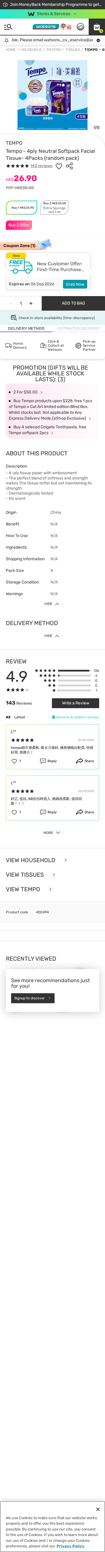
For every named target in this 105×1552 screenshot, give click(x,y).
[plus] (31, 303)
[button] (97, 27)
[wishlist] (59, 166)
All (8, 717)
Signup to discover (29, 998)
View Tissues (25, 875)
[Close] (98, 1509)
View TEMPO (24, 889)
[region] (52, 1526)
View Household (31, 860)
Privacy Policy (70, 1546)
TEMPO (14, 143)
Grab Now (75, 284)
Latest (19, 717)
